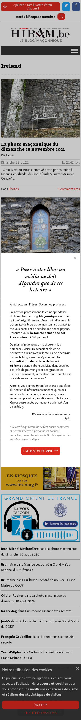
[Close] (75, 258)
